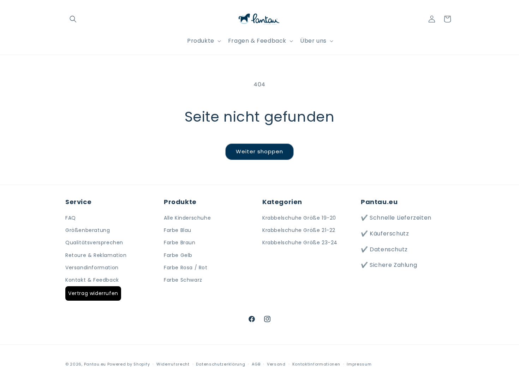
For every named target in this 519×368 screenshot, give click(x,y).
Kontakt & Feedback (92, 279)
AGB (256, 364)
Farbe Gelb (178, 255)
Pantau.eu (95, 364)
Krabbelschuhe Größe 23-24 (300, 242)
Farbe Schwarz (183, 279)
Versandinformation (92, 267)
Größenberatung (87, 230)
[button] (73, 19)
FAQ (70, 217)
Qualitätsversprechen (94, 242)
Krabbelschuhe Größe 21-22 (298, 230)
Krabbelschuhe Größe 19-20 (299, 217)
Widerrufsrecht (173, 364)
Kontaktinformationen (316, 364)
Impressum (359, 364)
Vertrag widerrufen (93, 293)
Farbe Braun (180, 242)
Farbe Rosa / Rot (186, 267)
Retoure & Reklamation (96, 255)
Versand (276, 364)
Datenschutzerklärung (220, 364)
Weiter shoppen (259, 151)
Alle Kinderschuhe (187, 217)
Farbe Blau (177, 230)
